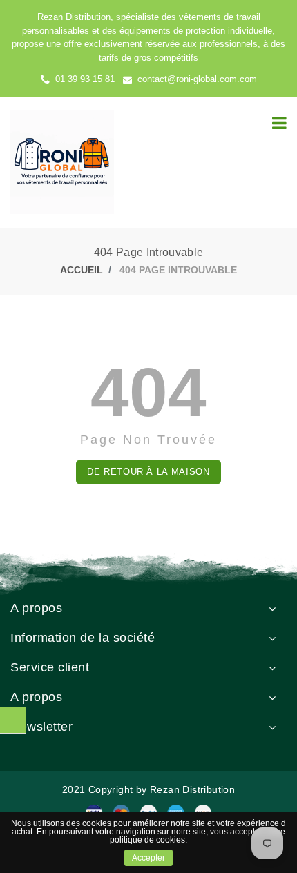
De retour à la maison (148, 472)
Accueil (81, 269)
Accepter (148, 858)
